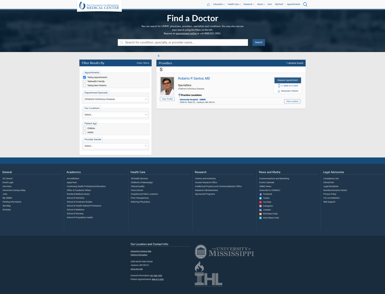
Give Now (7, 186)
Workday (7, 210)
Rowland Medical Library (78, 194)
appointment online (186, 33)
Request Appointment (288, 80)
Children (91, 128)
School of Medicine (75, 210)
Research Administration (206, 190)
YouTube (266, 202)
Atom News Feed (270, 218)
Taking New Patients (96, 85)
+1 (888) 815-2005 (289, 86)
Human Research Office (206, 182)
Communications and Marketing (274, 178)
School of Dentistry (75, 198)
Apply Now (72, 182)
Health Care (233, 4)
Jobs (5, 194)
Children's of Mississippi (142, 182)
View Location (292, 101)
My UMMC (7, 198)
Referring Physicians (140, 202)
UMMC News (265, 186)
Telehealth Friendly (96, 81)
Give (270, 4)
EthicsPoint (328, 182)
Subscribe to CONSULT (269, 190)
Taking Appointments (97, 77)
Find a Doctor (137, 190)
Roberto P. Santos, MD (194, 78)
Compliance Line (331, 178)
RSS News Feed (269, 214)
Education (218, 4)
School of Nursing (75, 213)
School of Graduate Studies (79, 202)
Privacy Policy (329, 194)
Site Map (7, 206)
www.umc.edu (137, 269)
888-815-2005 (158, 279)
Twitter (266, 198)
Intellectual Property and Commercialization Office (218, 186)
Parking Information (12, 202)
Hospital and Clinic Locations (144, 194)
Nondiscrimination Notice (335, 190)
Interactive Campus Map (14, 190)
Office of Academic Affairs (79, 190)
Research (248, 4)
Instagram (267, 206)
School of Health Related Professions (84, 206)
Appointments (293, 4)
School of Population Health (80, 217)
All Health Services (139, 178)
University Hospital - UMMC (193, 99)
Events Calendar (266, 182)
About (260, 4)
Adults (90, 132)
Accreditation (73, 178)
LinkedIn (266, 210)
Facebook (267, 194)
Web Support (329, 202)
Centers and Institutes (205, 178)
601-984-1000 (156, 275)
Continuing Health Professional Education (86, 186)
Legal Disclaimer (331, 186)
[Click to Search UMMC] (305, 4)
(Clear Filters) (143, 63)
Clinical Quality (138, 186)
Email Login (8, 182)
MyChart (279, 4)
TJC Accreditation (331, 198)
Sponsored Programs (205, 194)
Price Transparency (140, 198)
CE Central (7, 178)
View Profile (167, 99)
